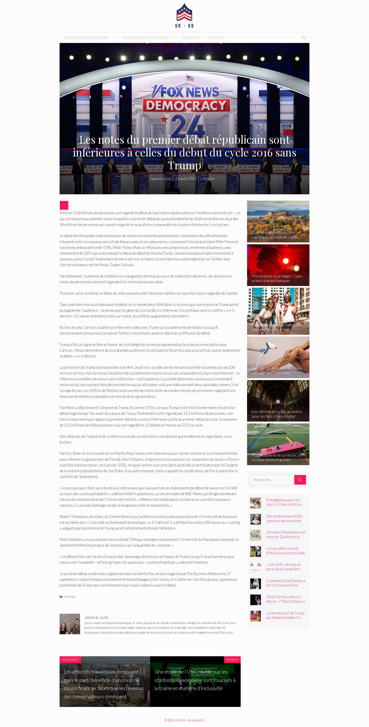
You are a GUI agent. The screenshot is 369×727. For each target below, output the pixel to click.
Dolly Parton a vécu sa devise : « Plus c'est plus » (285, 598)
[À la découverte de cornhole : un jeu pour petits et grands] (278, 462)
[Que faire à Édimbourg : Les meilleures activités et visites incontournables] (278, 239)
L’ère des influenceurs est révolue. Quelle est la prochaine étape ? (286, 536)
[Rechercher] (300, 480)
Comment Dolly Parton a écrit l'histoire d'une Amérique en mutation (285, 585)
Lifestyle (70, 596)
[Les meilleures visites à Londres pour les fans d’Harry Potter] (278, 418)
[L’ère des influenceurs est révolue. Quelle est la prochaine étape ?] (255, 537)
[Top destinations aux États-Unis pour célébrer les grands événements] (278, 331)
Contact (216, 37)
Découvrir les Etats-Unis (145, 37)
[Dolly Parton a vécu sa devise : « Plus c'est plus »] (255, 602)
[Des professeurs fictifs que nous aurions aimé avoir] (255, 521)
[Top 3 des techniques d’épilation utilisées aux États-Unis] (278, 375)
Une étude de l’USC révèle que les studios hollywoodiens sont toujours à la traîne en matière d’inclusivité (195, 679)
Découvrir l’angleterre (86, 37)
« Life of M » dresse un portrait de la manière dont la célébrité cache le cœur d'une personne (285, 571)
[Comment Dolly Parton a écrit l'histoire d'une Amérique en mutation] (255, 586)
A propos (191, 37)
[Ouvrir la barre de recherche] (303, 37)
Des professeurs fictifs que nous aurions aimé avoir (284, 520)
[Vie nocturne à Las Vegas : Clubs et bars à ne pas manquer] (278, 283)
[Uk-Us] (184, 15)
